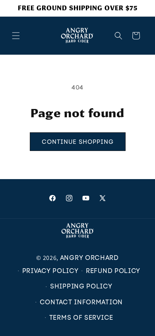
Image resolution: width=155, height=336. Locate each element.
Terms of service (81, 317)
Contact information (81, 302)
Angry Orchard (89, 258)
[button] (16, 35)
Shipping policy (81, 286)
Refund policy (113, 271)
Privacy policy (50, 271)
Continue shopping (78, 142)
